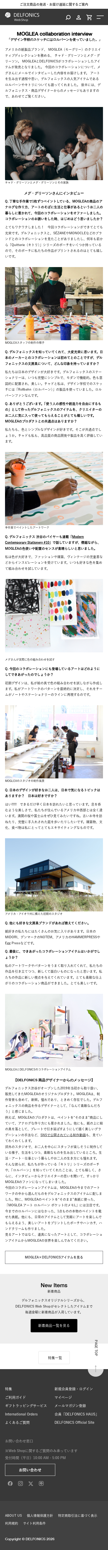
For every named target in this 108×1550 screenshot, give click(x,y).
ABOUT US (13, 1515)
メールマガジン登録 (70, 1405)
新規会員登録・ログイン (74, 1389)
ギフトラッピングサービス (26, 1405)
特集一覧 (55, 1358)
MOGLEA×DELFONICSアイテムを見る (54, 1257)
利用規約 (11, 1523)
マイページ (63, 1397)
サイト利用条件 (34, 1523)
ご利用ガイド (15, 1397)
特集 (8, 1389)
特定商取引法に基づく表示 (77, 1515)
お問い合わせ (30, 1470)
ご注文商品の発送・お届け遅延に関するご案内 (54, 4)
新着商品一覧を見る (54, 1325)
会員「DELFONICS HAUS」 (77, 1414)
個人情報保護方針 (40, 1515)
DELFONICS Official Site (74, 1422)
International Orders (21, 1414)
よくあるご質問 (17, 1422)
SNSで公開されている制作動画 (63, 1135)
